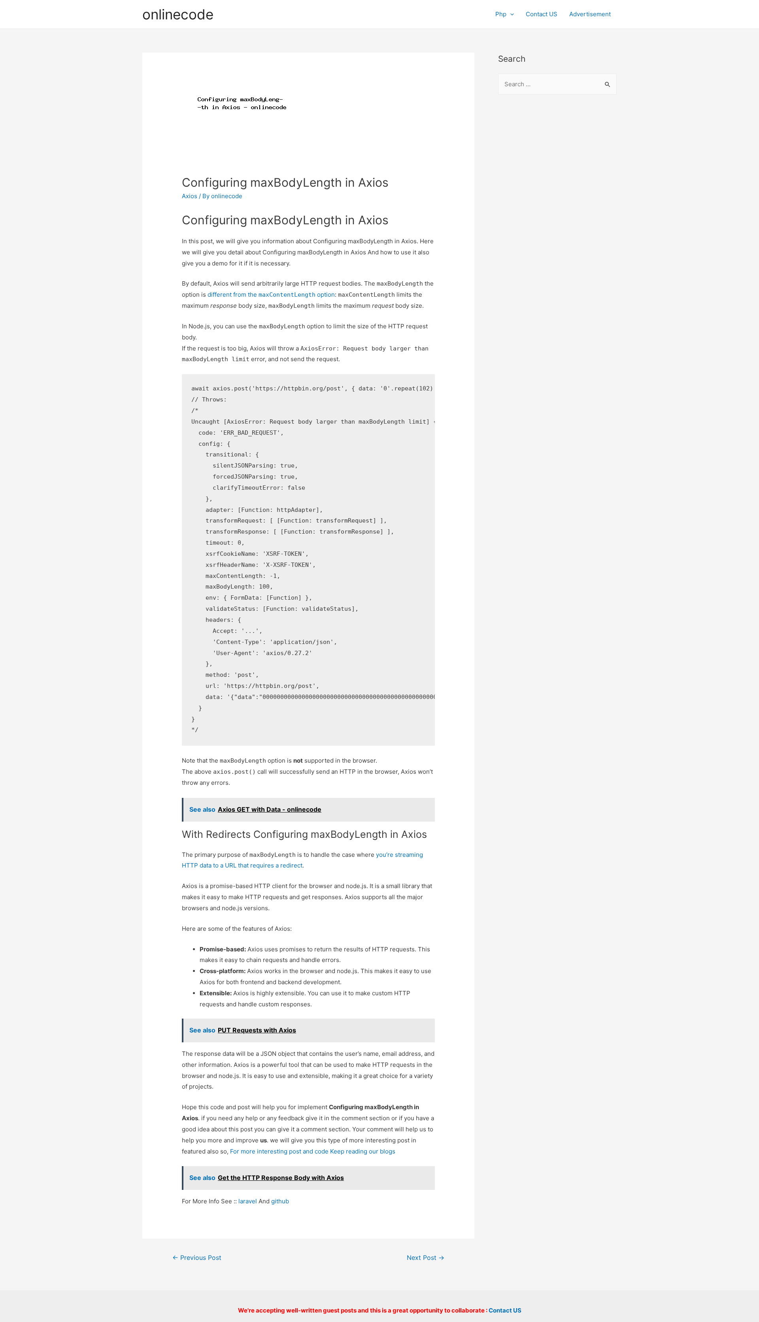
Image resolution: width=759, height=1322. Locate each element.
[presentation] (510, 14)
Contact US (541, 14)
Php (500, 14)
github (280, 1201)
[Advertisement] (557, 229)
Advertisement (590, 14)
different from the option (271, 294)
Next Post (425, 1257)
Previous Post (196, 1257)
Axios (189, 196)
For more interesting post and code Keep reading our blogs (312, 1151)
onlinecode (177, 14)
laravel (247, 1201)
